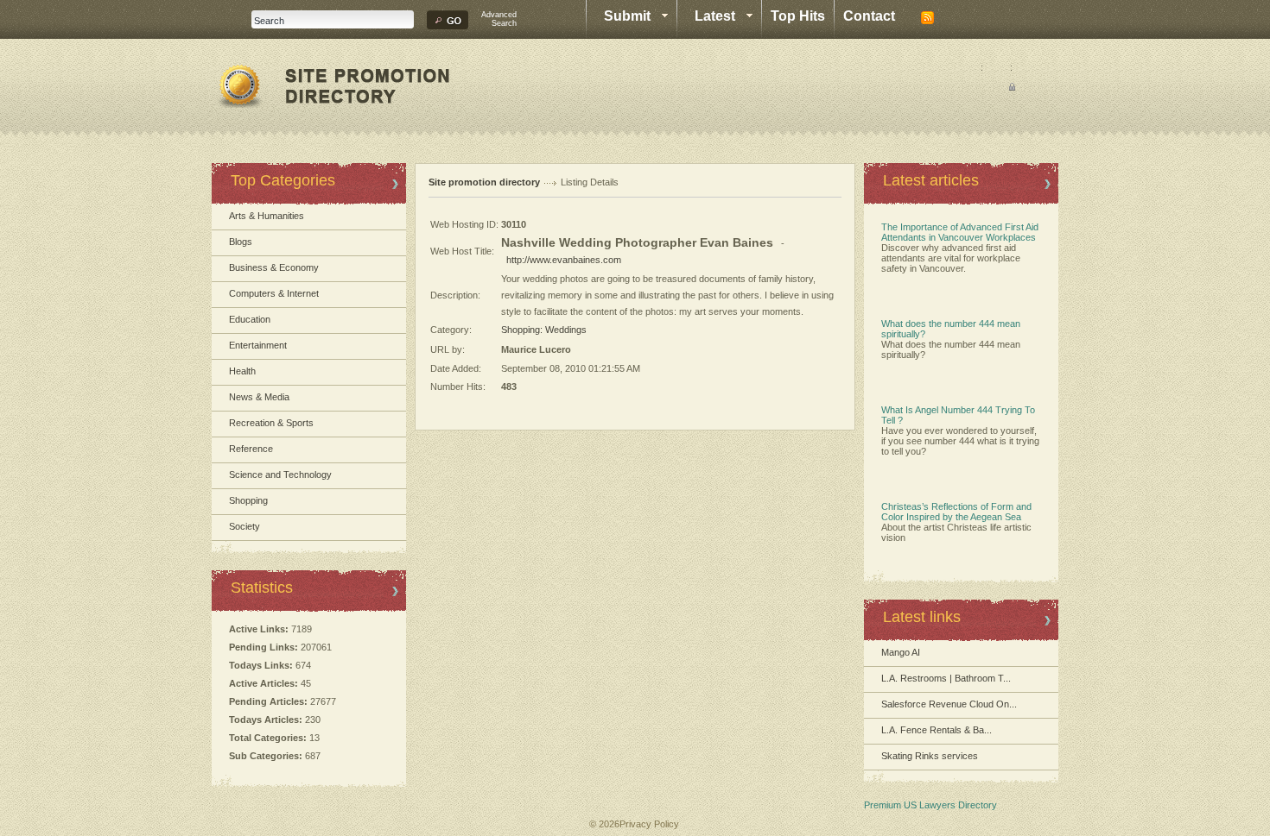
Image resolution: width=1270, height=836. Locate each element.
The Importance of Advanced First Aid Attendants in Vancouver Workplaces (959, 232)
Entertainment (258, 345)
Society (244, 526)
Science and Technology (280, 474)
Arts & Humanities (266, 216)
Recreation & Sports (271, 423)
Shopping (248, 500)
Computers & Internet (274, 293)
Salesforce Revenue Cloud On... (949, 704)
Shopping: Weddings (544, 329)
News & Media (259, 397)
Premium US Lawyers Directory (930, 805)
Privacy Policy (649, 824)
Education (249, 319)
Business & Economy (274, 267)
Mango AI (900, 652)
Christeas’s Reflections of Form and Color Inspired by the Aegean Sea (956, 511)
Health (242, 371)
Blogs (240, 241)
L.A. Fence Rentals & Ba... (936, 730)
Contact (869, 16)
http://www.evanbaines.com (563, 260)
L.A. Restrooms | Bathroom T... (946, 678)
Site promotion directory (484, 182)
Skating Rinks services (929, 756)
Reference (251, 448)
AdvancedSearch (499, 19)
